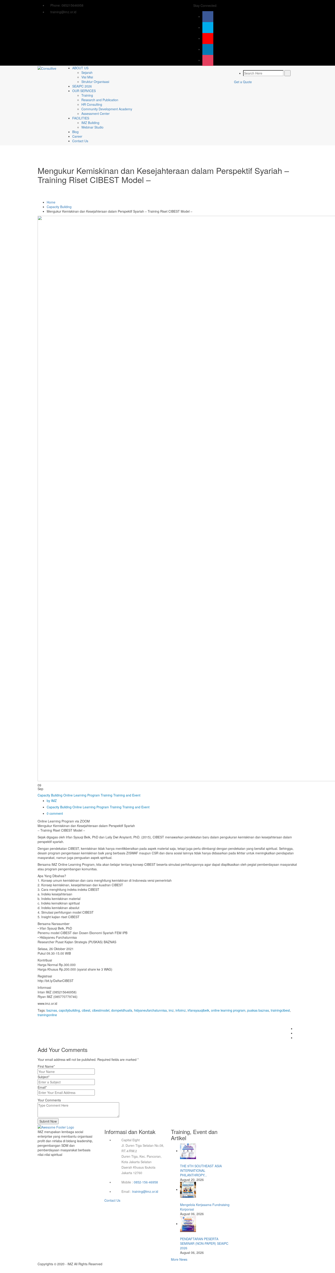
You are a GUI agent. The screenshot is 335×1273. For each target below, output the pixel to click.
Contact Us (80, 141)
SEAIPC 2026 (82, 86)
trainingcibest (280, 1010)
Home (51, 202)
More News (179, 1259)
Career (77, 136)
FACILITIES (80, 118)
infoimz (180, 1010)
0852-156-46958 (146, 1182)
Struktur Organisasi (95, 81)
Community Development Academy (106, 109)
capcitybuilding (69, 1010)
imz (171, 1010)
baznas (51, 1010)
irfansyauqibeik (198, 1010)
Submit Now (48, 1121)
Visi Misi (87, 77)
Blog (75, 131)
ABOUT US (80, 68)
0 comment (55, 813)
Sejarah (87, 72)
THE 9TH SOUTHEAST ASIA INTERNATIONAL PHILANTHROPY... (201, 1170)
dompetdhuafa (121, 1010)
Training (87, 95)
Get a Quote (243, 82)
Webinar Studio (92, 127)
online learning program (228, 1010)
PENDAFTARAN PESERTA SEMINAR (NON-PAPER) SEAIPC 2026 (204, 1243)
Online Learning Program (81, 795)
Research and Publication (99, 100)
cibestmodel (100, 1010)
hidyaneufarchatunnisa (150, 1010)
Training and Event (126, 795)
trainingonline (47, 1015)
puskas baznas (258, 1010)
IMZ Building (90, 122)
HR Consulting (91, 104)
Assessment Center (95, 113)
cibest (86, 1010)
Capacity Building (59, 206)
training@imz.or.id (145, 1191)
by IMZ (52, 800)
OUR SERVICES (84, 90)
